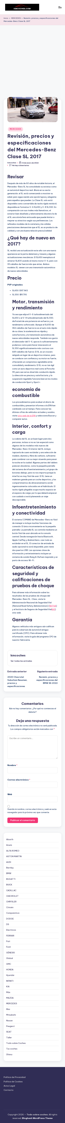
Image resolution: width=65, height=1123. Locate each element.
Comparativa (12, 913)
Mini (8, 1009)
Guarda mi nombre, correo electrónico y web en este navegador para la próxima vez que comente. (32, 810)
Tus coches (11, 1048)
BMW (8, 873)
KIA (8, 986)
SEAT (9, 1031)
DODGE (10, 918)
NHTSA (52, 606)
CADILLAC (11, 890)
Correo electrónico (18, 779)
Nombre (12, 765)
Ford (8, 946)
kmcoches (18, 655)
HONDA (9, 969)
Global (9, 958)
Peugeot (10, 1026)
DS (7, 924)
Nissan (9, 1020)
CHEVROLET (12, 896)
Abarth (9, 839)
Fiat (8, 941)
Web (9, 794)
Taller (9, 1037)
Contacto (8, 1090)
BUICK (9, 884)
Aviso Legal (9, 1085)
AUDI (8, 862)
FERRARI (10, 935)
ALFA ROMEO (12, 850)
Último (9, 1054)
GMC (8, 964)
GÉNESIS (10, 952)
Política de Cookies (13, 1081)
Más (8, 992)
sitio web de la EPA (27, 415)
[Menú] (59, 7)
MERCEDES (15, 129)
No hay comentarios (20, 165)
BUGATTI (10, 879)
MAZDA (10, 997)
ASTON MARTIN (14, 856)
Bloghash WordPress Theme (37, 1118)
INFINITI (9, 981)
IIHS (53, 609)
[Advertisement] (32, 59)
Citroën (9, 907)
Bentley (10, 867)
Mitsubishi (11, 1014)
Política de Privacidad (15, 1077)
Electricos (11, 930)
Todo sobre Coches (16, 1043)
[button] (21, 661)
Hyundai (10, 975)
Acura (9, 845)
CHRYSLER (11, 901)
